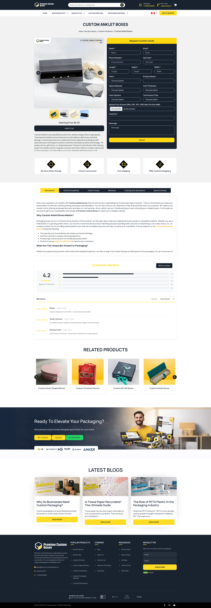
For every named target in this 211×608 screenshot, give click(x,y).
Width (157, 67)
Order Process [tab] (93, 190)
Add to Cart (69, 128)
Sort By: (154, 299)
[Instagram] (169, 605)
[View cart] (175, 5)
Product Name (149, 76)
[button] (54, 114)
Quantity (113, 114)
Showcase (124, 571)
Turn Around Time (150, 95)
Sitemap (124, 560)
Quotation (100, 571)
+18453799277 (40, 571)
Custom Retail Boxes (80, 583)
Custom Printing (95, 13)
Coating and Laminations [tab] (135, 190)
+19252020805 (41, 575)
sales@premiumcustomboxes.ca (47, 567)
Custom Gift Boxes (105, 31)
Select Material (115, 86)
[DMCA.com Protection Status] (148, 572)
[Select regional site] (154, 13)
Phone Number (116, 58)
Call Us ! (58, 438)
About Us (100, 555)
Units (112, 76)
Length (112, 67)
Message (113, 123)
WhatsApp (75, 438)
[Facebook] (164, 605)
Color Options (115, 95)
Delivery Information (104, 565)
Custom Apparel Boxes (81, 565)
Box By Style (77, 13)
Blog (98, 549)
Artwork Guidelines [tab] (71, 190)
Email (146, 48)
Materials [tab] (112, 190)
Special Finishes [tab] (160, 190)
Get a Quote (43, 438)
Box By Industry (58, 13)
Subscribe (160, 567)
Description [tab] (50, 190)
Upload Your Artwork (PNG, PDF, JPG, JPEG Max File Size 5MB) (134, 104)
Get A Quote (168, 13)
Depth (135, 67)
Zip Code (147, 58)
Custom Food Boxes (80, 571)
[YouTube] (174, 605)
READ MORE (57, 519)
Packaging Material (116, 13)
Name (112, 48)
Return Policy (126, 555)
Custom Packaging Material (79, 577)
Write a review (164, 265)
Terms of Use (126, 565)
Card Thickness (149, 86)
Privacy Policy (126, 549)
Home (45, 13)
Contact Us (101, 560)
